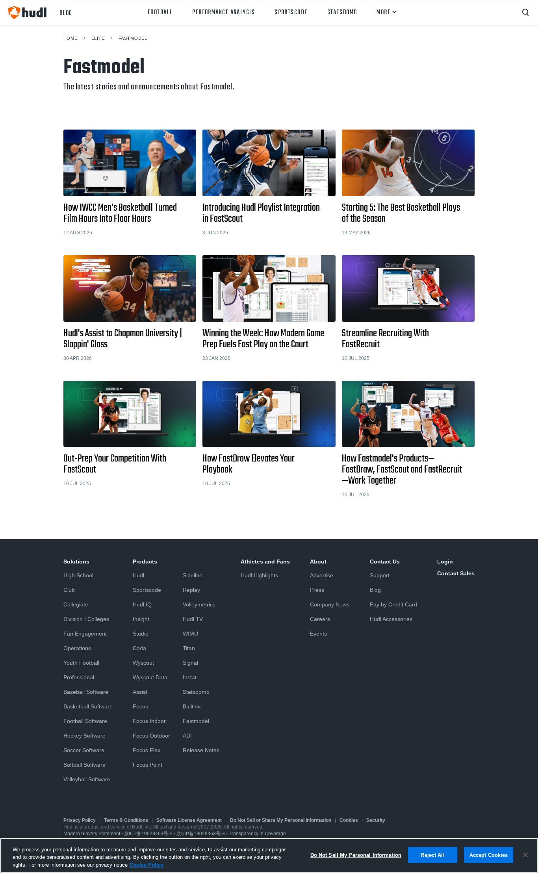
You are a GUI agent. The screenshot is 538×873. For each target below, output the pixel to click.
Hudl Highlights (259, 575)
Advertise (321, 575)
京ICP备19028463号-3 (201, 833)
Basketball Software (88, 706)
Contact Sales (456, 573)
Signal (190, 663)
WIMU (190, 633)
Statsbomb (342, 12)
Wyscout (143, 663)
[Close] (525, 855)
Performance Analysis (223, 12)
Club (69, 590)
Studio (140, 633)
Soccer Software (83, 750)
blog (65, 13)
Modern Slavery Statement (91, 833)
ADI (187, 735)
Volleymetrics (199, 604)
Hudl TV (193, 619)
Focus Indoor (149, 721)
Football (160, 12)
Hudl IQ (142, 604)
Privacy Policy (79, 820)
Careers (320, 619)
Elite (98, 38)
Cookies (348, 820)
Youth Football (81, 663)
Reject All (432, 855)
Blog (375, 590)
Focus (140, 706)
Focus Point (147, 765)
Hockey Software (84, 735)
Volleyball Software (86, 779)
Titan (189, 648)
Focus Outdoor (151, 735)
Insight (141, 619)
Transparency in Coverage (257, 833)
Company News (329, 604)
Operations (77, 648)
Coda (139, 648)
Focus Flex (146, 750)
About (318, 561)
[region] (269, 855)
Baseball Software (85, 692)
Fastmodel (133, 38)
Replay (191, 590)
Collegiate (75, 604)
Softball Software (84, 765)
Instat (190, 677)
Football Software (85, 721)
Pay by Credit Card (393, 604)
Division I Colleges (86, 619)
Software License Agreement (189, 820)
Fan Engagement (85, 633)
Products (145, 561)
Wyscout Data (150, 677)
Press (317, 590)
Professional (78, 677)
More (383, 12)
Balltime (192, 706)
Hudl (138, 575)
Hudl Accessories (391, 619)
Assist (140, 692)
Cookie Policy (146, 865)
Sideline (192, 575)
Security (375, 820)
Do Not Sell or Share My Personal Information (280, 820)
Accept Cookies (488, 855)
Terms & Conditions (126, 820)
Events (318, 633)
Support (380, 575)
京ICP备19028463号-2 (149, 833)
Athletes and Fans (265, 561)
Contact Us (385, 561)
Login (445, 561)
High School (78, 575)
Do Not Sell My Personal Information (356, 855)
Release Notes (201, 750)
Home (70, 38)
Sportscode (291, 12)
